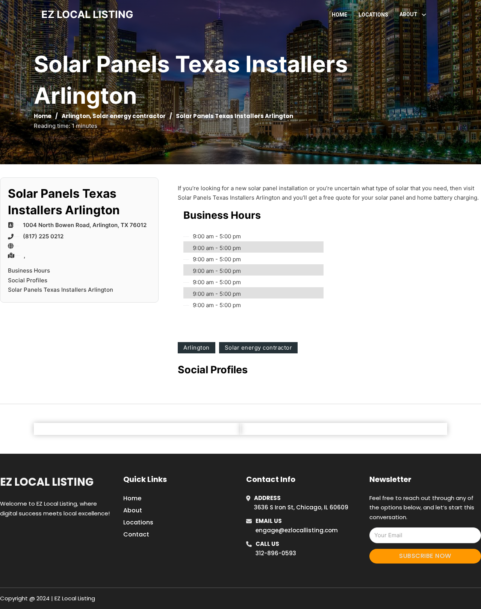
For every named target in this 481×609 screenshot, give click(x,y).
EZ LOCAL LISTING (87, 14)
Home (339, 15)
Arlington (76, 116)
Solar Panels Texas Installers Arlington (60, 289)
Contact (136, 534)
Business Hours (29, 270)
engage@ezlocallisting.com (297, 530)
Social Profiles (27, 280)
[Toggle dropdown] (424, 14)
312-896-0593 (276, 553)
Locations (373, 15)
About (132, 510)
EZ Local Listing (47, 481)
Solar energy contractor (129, 116)
